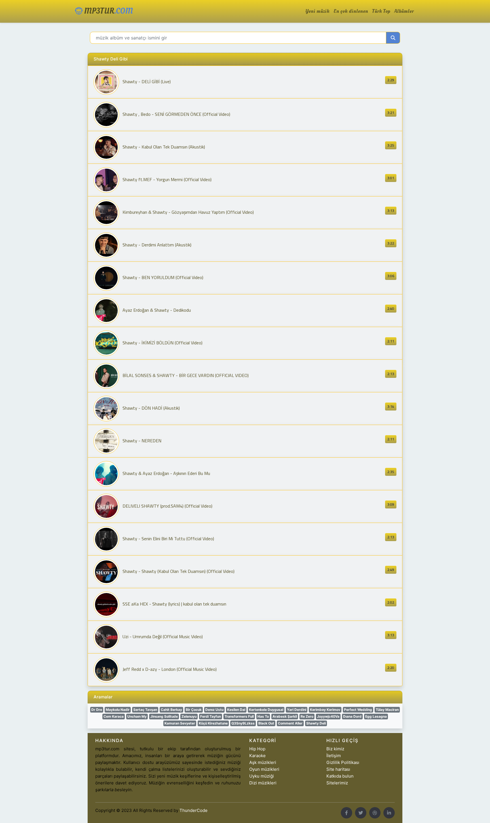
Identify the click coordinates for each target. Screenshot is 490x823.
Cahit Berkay (171, 709)
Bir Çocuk (194, 709)
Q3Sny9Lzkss (243, 723)
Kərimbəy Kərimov (325, 709)
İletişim (333, 755)
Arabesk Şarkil (285, 716)
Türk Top (381, 11)
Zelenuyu (189, 716)
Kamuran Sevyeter (179, 723)
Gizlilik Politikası (342, 762)
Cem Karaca (114, 716)
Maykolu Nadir (118, 709)
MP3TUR (108, 11)
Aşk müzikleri (262, 762)
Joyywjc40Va (328, 716)
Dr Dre (96, 709)
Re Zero (307, 716)
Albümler (404, 11)
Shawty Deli (316, 723)
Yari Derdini (296, 709)
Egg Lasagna (376, 716)
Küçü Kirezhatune (213, 723)
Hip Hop (257, 748)
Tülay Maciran (387, 709)
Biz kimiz (335, 748)
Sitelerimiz (337, 783)
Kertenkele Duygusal (266, 709)
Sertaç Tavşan (145, 709)
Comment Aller (290, 723)
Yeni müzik (317, 11)
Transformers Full (239, 716)
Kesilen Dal (236, 709)
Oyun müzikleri (264, 769)
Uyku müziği (261, 776)
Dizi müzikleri (262, 783)
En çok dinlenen (350, 11)
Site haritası (338, 769)
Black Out (266, 723)
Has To (263, 716)
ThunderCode (193, 810)
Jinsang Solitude (164, 716)
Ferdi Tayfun (210, 716)
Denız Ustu (214, 709)
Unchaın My (137, 716)
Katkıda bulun (340, 776)
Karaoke (257, 755)
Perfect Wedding (358, 709)
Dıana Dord (352, 716)
